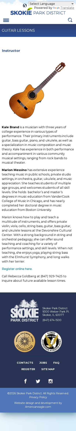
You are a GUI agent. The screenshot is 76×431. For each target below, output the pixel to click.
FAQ (56, 362)
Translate (67, 8)
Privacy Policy (38, 397)
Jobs (43, 363)
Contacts (25, 362)
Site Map (48, 369)
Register (28, 370)
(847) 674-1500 (51, 320)
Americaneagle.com (38, 407)
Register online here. (17, 269)
